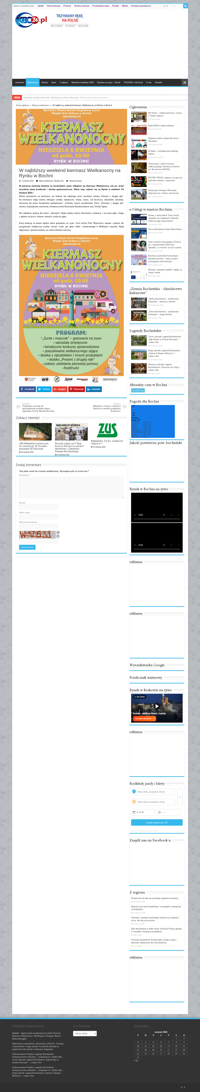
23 (184, 1050)
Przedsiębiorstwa (100, 6)
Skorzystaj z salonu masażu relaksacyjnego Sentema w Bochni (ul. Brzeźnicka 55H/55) (164, 167)
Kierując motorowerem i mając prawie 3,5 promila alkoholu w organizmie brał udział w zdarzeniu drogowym (38, 1046)
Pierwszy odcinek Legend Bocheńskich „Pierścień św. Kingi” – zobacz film (164, 367)
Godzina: (138, 390)
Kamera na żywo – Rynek (108, 82)
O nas (149, 82)
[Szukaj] (185, 6)
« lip (136, 1060)
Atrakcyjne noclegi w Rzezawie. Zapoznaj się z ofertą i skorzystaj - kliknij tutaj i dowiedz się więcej (65, 97)
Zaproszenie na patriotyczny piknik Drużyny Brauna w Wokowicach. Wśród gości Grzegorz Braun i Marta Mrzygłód (36, 1036)
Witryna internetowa (28, 522)
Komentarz (24, 475)
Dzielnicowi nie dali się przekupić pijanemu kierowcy (154, 898)
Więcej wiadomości (40, 105)
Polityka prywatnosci (141, 6)
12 (153, 1046)
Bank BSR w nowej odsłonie (161, 125)
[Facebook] (167, 6)
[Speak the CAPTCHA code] (58, 536)
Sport (53, 82)
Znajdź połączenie (155, 822)
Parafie (115, 6)
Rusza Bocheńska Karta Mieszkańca (165, 229)
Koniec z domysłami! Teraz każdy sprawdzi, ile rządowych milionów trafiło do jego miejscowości (163, 218)
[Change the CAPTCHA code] (58, 532)
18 (146, 1050)
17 (138, 1050)
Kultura (44, 82)
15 (176, 1046)
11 (146, 1046)
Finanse (67, 6)
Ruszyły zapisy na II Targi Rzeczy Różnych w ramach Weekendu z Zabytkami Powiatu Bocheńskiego (69, 447)
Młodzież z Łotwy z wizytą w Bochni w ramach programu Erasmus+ (107, 407)
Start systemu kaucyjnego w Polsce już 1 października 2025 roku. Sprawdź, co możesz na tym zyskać (164, 245)
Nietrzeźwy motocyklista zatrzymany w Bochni (33, 1043)
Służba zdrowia (81, 6)
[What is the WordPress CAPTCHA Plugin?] (37, 534)
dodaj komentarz (75, 181)
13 (161, 1046)
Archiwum (19, 82)
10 (138, 1046)
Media (125, 6)
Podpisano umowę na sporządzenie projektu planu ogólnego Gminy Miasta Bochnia (38, 407)
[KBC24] (53, 19)
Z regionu (64, 82)
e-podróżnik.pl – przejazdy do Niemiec (144, 831)
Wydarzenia (32, 82)
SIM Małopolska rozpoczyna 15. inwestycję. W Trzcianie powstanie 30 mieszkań (33, 446)
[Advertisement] (100, 52)
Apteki (41, 6)
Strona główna (22, 105)
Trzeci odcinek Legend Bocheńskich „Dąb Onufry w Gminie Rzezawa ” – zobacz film (164, 339)
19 (153, 1050)
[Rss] (164, 6)
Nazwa (22, 503)
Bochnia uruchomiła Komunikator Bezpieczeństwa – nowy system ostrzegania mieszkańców (163, 259)
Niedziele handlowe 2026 (82, 82)
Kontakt (158, 82)
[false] (180, 797)
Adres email (24, 512)
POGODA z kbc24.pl (133, 82)
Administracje (53, 6)
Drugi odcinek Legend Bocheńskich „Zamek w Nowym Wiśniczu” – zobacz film (164, 353)
